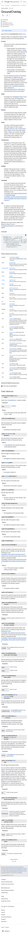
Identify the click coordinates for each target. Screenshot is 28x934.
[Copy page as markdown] (7, 15)
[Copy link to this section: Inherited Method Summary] (20, 383)
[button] (14, 30)
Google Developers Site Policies (15, 871)
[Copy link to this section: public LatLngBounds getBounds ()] (10, 435)
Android (3, 910)
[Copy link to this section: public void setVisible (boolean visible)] (14, 822)
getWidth (11, 293)
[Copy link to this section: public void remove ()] (14, 592)
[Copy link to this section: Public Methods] (14, 391)
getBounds (11, 268)
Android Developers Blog (6, 881)
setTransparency (13, 367)
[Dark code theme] (26, 235)
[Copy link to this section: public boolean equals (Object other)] (8, 397)
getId (10, 276)
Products (7, 5)
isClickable (11, 304)
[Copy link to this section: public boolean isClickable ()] (5, 546)
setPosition (12, 348)
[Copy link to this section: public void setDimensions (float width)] (11, 677)
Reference (24, 5)
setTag (11, 363)
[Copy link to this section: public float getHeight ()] (16, 451)
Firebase (3, 914)
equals (10, 257)
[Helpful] (10, 8)
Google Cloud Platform (6, 917)
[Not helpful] (12, 8)
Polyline (11, 128)
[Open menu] (2, 1)
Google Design (4, 892)
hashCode (11, 301)
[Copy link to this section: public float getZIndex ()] (16, 529)
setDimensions (12, 332)
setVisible (11, 373)
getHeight (11, 272)
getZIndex (11, 297)
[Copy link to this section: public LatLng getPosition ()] (5, 478)
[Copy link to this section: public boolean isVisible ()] (5, 575)
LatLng (24, 50)
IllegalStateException (10, 89)
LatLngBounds (11, 71)
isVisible (11, 309)
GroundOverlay (19, 258)
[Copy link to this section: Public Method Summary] (18, 254)
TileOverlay (21, 128)
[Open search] (21, 2)
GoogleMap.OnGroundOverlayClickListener (13, 554)
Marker (10, 130)
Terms (2, 927)
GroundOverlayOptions (18, 86)
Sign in (24, 1)
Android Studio (4, 898)
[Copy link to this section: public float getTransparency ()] (6, 505)
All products (4, 921)
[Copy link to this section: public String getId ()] (14, 463)
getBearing (11, 262)
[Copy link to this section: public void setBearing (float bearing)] (9, 604)
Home (2, 5)
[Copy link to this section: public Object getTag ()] (15, 490)
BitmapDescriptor (18, 97)
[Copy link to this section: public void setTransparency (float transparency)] (16, 799)
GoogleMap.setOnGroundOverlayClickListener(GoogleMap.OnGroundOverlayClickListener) (15, 198)
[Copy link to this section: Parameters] (9, 403)
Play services (14, 2)
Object (24, 34)
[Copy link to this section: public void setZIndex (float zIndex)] (8, 841)
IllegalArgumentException (18, 79)
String (3, 276)
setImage (11, 343)
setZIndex (11, 377)
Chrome (3, 912)
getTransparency (13, 288)
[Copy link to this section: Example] (8, 232)
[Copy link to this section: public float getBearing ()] (5, 420)
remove (11, 313)
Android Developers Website (7, 890)
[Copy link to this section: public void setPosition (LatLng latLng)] (11, 718)
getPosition (12, 280)
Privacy (7, 927)
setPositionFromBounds (14, 355)
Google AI (3, 919)
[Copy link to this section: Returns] (7, 410)
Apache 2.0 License (22, 869)
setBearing (11, 318)
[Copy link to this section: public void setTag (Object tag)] (7, 762)
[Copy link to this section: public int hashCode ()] (14, 541)
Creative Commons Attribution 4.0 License (17, 868)
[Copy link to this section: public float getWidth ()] (15, 517)
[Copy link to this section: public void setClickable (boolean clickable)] (15, 625)
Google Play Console (5, 901)
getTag (11, 284)
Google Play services (15, 5)
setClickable (12, 327)
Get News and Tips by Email (7, 884)
